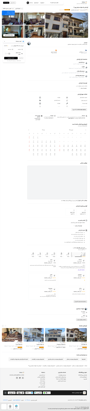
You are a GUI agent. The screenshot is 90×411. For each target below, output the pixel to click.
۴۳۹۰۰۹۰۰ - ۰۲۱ (27, 400)
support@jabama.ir (17, 400)
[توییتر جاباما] (20, 378)
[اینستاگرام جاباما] (17, 378)
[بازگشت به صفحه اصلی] (5, 392)
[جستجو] (28, 3)
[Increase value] (9, 53)
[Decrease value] (6, 53)
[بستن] (3, 11)
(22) (83, 9)
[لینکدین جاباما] (23, 378)
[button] (66, 25)
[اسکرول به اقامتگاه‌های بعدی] (3, 326)
